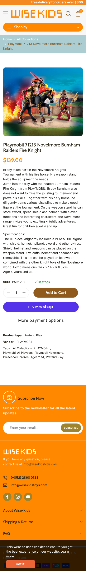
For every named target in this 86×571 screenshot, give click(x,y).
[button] (68, 13)
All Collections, (23, 348)
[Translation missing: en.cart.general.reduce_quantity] (8, 292)
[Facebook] (7, 497)
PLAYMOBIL (24, 341)
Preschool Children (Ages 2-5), (24, 357)
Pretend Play (54, 357)
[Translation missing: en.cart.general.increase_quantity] (24, 292)
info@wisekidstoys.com (40, 464)
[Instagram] (18, 497)
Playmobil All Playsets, (18, 352)
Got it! (20, 564)
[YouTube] (28, 497)
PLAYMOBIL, (42, 348)
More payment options (41, 320)
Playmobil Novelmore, (49, 352)
